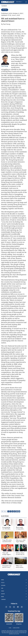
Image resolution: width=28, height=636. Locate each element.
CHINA (10, 628)
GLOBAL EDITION (16, 628)
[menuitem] (18, 2)
